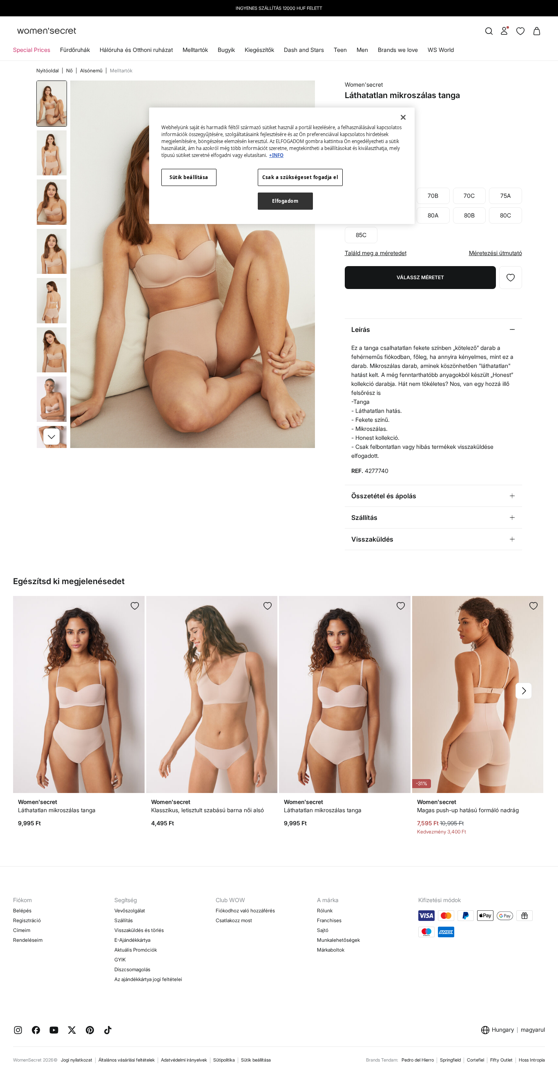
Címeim (21, 930)
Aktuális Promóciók (135, 950)
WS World (441, 49)
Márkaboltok (330, 950)
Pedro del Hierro (418, 1060)
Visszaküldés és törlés (139, 930)
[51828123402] (401, 606)
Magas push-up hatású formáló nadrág (468, 809)
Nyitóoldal (48, 70)
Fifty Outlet (501, 1060)
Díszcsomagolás (132, 969)
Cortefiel (475, 1060)
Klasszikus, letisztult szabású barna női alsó (207, 809)
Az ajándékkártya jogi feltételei (148, 979)
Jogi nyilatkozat (76, 1060)
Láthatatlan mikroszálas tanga (57, 809)
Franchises (329, 920)
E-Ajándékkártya (132, 940)
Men (362, 49)
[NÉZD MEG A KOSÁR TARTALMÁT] (537, 31)
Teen (340, 49)
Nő (70, 70)
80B (469, 215)
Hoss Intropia (532, 1060)
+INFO (276, 155)
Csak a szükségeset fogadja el (300, 177)
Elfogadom (285, 201)
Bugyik (226, 49)
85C (361, 234)
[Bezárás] (403, 117)
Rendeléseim (27, 940)
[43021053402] (267, 606)
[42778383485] (510, 277)
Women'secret (364, 84)
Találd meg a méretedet (375, 253)
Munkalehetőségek (338, 940)
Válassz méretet (420, 277)
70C (469, 195)
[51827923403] (533, 606)
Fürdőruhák (75, 49)
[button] (51, 436)
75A (505, 195)
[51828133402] (135, 606)
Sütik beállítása (256, 1060)
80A (433, 215)
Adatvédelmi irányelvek (184, 1060)
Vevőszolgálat (129, 910)
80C (505, 215)
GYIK (120, 960)
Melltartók (195, 49)
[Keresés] (489, 31)
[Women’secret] (46, 31)
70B (433, 195)
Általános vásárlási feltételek (126, 1060)
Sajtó (322, 930)
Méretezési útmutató (495, 253)
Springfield (450, 1060)
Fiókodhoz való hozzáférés (245, 910)
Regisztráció (27, 920)
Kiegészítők (259, 49)
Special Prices (31, 49)
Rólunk (325, 910)
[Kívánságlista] (520, 31)
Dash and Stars (304, 49)
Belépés (22, 910)
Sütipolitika (224, 1060)
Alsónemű (92, 70)
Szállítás (123, 920)
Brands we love (398, 49)
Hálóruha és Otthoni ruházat (136, 49)
